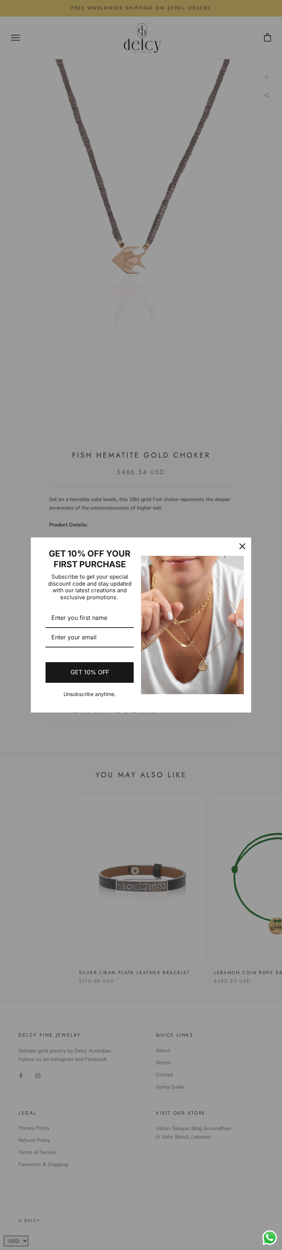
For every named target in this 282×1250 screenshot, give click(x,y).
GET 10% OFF (89, 672)
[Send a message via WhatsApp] (269, 1237)
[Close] (242, 546)
